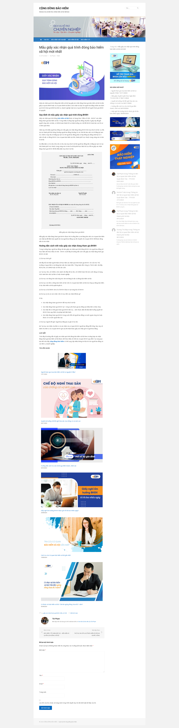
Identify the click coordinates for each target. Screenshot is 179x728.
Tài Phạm (52, 56)
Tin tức (46, 39)
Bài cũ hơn (56, 632)
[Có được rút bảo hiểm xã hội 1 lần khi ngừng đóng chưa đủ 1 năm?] (72, 581)
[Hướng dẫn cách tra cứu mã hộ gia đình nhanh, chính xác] (72, 445)
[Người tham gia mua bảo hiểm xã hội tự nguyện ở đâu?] (72, 361)
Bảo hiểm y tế (85, 39)
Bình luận (42, 650)
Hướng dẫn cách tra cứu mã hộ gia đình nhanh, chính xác (58, 466)
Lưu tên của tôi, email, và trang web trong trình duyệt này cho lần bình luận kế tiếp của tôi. (67, 703)
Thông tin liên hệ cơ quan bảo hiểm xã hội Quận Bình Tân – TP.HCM (127, 176)
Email (41, 684)
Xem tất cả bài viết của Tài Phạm (87, 621)
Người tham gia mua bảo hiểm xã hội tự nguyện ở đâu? (58, 372)
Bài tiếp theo (87, 632)
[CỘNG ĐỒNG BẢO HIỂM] (89, 26)
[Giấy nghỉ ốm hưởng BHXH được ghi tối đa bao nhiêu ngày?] (72, 490)
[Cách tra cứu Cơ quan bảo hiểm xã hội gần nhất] (72, 534)
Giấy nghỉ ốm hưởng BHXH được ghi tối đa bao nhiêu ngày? (60, 510)
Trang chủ (113, 47)
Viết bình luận (74, 613)
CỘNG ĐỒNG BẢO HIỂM (54, 8)
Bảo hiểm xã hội (73, 39)
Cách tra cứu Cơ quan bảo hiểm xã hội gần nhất (56, 555)
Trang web (42, 692)
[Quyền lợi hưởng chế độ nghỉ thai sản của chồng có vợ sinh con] (72, 398)
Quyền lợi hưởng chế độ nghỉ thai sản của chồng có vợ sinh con (60, 421)
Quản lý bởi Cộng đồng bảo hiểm (68, 722)
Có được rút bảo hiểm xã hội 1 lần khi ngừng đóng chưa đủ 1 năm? (62, 604)
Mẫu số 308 (63, 613)
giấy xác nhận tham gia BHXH (51, 613)
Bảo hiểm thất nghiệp (58, 39)
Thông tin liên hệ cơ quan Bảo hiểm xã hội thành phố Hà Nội (127, 213)
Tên (41, 675)
